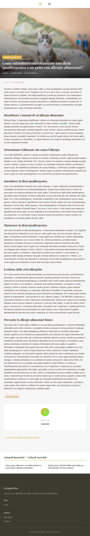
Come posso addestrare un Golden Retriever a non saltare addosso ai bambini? (23, 466)
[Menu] (49, 4)
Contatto (7, 521)
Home (6, 505)
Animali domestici (12, 57)
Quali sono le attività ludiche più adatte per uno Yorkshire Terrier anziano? (66, 466)
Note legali (8, 517)
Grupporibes (11, 488)
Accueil (6, 82)
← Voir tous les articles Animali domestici (21, 438)
